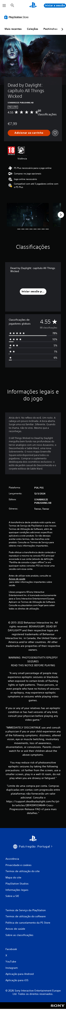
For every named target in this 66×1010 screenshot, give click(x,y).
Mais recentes (13, 29)
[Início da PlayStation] (33, 5)
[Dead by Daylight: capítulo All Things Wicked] (28, 215)
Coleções (32, 29)
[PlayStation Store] (17, 17)
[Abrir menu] (4, 5)
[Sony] (57, 1008)
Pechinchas (50, 29)
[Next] (61, 215)
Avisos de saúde (17, 578)
